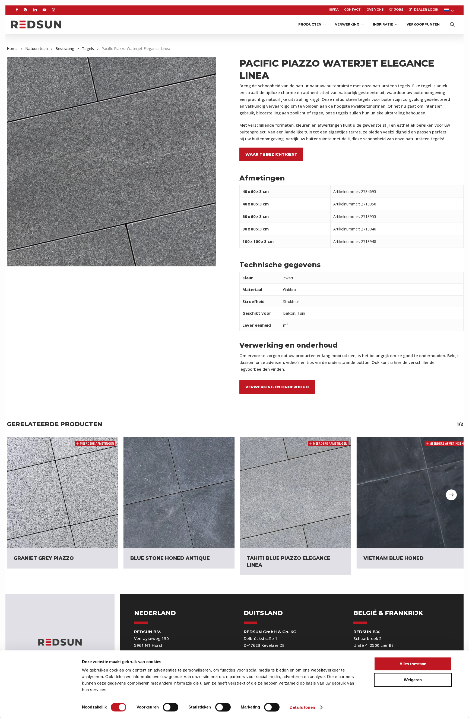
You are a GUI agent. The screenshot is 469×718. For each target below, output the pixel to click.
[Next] (451, 494)
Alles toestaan (413, 663)
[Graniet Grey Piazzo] (62, 492)
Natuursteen (36, 48)
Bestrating (64, 48)
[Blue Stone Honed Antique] (179, 492)
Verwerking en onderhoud (277, 387)
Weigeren (413, 680)
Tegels (88, 48)
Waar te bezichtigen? (271, 154)
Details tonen (302, 707)
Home (12, 48)
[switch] (170, 707)
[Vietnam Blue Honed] (412, 492)
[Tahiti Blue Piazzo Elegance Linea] (295, 492)
